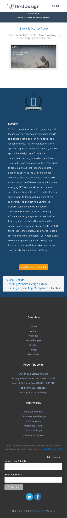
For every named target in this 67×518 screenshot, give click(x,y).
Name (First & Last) (16, 461)
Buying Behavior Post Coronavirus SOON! (33, 378)
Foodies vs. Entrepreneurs (33, 387)
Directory (33, 345)
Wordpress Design (33, 425)
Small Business (33, 421)
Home (33, 326)
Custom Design (33, 430)
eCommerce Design (33, 435)
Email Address (13, 474)
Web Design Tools (52, 449)
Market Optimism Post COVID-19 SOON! (33, 383)
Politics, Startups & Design (33, 392)
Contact (33, 335)
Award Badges (33, 340)
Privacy (33, 349)
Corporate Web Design (33, 416)
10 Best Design (14, 279)
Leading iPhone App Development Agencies (33, 17)
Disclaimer (33, 354)
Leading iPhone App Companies (27, 288)
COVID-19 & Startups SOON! (33, 373)
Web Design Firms (33, 411)
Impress (41, 511)
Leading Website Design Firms (26, 284)
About (33, 331)
